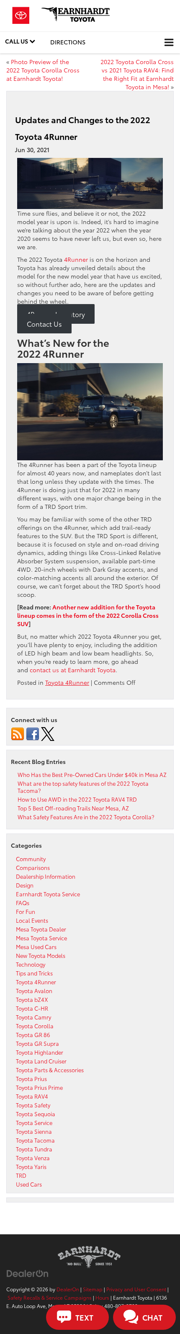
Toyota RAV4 (32, 1096)
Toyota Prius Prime (39, 1087)
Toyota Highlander (39, 1052)
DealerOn (68, 1289)
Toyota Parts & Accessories (50, 1069)
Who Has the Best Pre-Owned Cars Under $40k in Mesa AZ (92, 774)
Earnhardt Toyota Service (48, 894)
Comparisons (33, 867)
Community (31, 858)
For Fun (25, 911)
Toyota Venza (33, 1157)
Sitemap (93, 1289)
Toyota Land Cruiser (41, 1061)
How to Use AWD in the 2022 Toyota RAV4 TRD (77, 799)
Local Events (32, 920)
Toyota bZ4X (32, 999)
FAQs (22, 902)
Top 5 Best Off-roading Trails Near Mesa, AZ (73, 808)
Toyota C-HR (32, 1008)
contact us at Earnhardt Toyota (73, 670)
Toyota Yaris (31, 1166)
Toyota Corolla (35, 1026)
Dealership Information (45, 876)
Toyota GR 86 (33, 1034)
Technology (30, 964)
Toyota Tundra (34, 1149)
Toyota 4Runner (67, 682)
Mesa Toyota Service (41, 938)
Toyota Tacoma (35, 1140)
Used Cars (29, 1184)
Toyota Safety (33, 1105)
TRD (21, 1175)
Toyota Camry (33, 1017)
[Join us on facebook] (32, 733)
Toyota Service (34, 1122)
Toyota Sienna (34, 1131)
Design (24, 885)
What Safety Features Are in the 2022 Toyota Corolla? (86, 817)
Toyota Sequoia (35, 1113)
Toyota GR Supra (37, 1043)
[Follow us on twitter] (47, 733)
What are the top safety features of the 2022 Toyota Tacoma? (83, 786)
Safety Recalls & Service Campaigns (50, 1297)
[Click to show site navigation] (169, 42)
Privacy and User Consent (136, 1289)
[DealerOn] (27, 1272)
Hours (102, 1297)
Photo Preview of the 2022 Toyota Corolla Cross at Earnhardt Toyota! (43, 70)
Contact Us (44, 323)
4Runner (76, 259)
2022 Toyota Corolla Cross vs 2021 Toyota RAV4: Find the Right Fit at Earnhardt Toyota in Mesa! (137, 74)
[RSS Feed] (17, 733)
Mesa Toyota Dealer (41, 929)
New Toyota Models (40, 955)
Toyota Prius (31, 1078)
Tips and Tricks (34, 973)
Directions (67, 42)
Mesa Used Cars (36, 946)
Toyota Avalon (34, 990)
